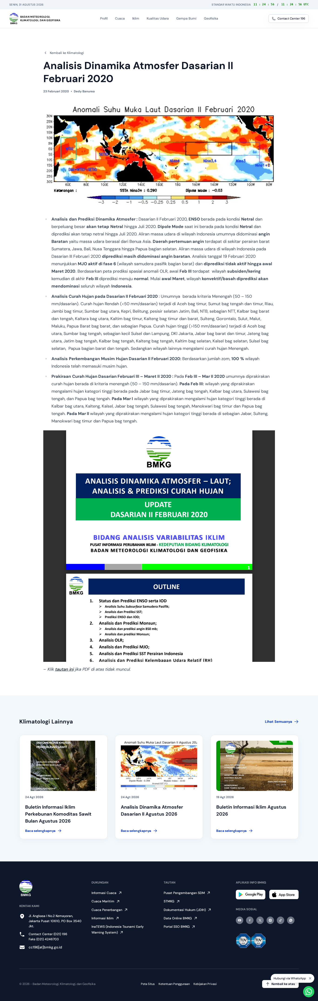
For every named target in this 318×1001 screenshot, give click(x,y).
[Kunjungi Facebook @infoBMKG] (250, 920)
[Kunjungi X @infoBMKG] (260, 920)
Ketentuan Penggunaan (174, 984)
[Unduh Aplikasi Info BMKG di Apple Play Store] (284, 894)
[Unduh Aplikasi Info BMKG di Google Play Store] (250, 894)
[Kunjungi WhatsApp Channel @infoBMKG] (290, 920)
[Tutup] (310, 979)
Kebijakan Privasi (205, 984)
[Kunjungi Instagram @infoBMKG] (270, 920)
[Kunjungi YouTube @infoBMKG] (239, 920)
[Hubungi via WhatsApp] (308, 991)
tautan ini (64, 669)
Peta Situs (148, 984)
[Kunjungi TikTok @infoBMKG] (280, 920)
